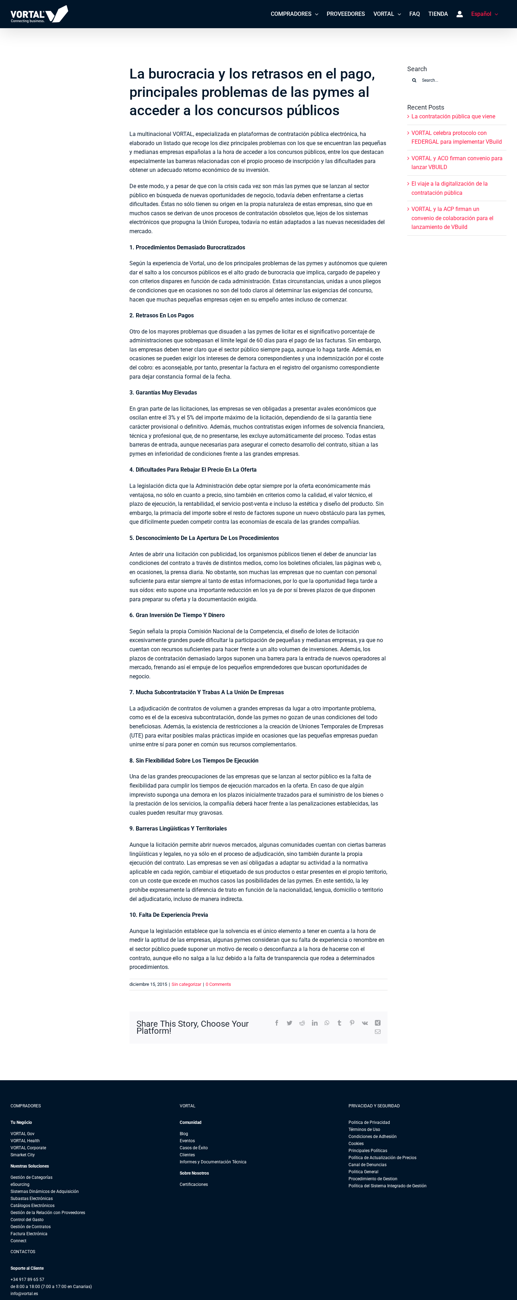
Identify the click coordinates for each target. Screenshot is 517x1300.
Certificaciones (194, 1184)
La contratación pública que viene (453, 116)
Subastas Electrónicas (32, 1198)
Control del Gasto (27, 1219)
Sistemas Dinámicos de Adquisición (45, 1191)
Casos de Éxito (194, 1147)
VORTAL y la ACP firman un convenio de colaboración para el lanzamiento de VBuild (452, 218)
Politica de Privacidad (369, 1122)
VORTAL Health (25, 1140)
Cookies (356, 1143)
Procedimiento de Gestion (373, 1178)
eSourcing (20, 1184)
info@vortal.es (24, 1293)
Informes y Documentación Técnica (213, 1161)
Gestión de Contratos (31, 1226)
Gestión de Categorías (31, 1177)
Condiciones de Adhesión (373, 1136)
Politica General (363, 1171)
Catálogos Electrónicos (33, 1205)
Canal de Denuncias (368, 1164)
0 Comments (218, 984)
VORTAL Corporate (28, 1147)
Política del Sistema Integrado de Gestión (388, 1185)
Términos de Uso (364, 1129)
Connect (18, 1240)
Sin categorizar (186, 984)
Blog (184, 1133)
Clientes (187, 1154)
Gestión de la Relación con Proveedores (48, 1212)
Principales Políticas (368, 1150)
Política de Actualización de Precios (382, 1157)
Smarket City (23, 1154)
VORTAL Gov (22, 1133)
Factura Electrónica (29, 1233)
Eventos (187, 1140)
